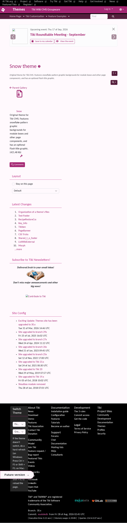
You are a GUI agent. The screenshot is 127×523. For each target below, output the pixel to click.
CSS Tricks (23, 234)
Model (31, 443)
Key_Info (22, 223)
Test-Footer (24, 216)
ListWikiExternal (26, 242)
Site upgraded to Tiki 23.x (31, 362)
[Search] (113, 16)
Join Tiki (32, 447)
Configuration (58, 415)
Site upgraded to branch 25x (32, 354)
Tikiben (22, 227)
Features (32, 423)
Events (31, 462)
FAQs (53, 451)
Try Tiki (54, 1)
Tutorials (55, 423)
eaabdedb (43, 514)
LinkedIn (32, 483)
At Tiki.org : (10, 1)
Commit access (81, 415)
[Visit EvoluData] (40, 34)
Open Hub (33, 487)
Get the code (80, 419)
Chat (53, 440)
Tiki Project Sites (104, 409)
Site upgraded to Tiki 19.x (31, 377)
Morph (21, 245)
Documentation (60, 407)
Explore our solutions (64, 41)
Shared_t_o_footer (27, 238)
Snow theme (24, 66)
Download (33, 415)
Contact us (85, 41)
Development (82, 407)
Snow (19, 111)
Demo (31, 419)
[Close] (19, 29)
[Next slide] (114, 37)
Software (39, 1)
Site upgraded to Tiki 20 (30, 369)
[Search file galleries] (114, 82)
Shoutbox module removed (31, 384)
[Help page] (39, 67)
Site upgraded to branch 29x (32, 332)
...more (18, 249)
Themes (101, 426)
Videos (31, 466)
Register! (28, 4)
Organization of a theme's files (33, 212)
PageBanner (24, 231)
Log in (107, 9)
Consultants (57, 455)
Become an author (60, 426)
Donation (32, 434)
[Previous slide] (13, 37)
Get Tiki (68, 1)
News (112, 1)
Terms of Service (82, 429)
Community (35, 440)
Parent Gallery (19, 88)
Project (24, 1)
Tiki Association (36, 426)
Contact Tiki (34, 430)
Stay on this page (24, 184)
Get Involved (96, 1)
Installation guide (59, 411)
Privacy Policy (81, 432)
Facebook (32, 479)
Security (101, 434)
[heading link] (40, 408)
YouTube (32, 491)
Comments (19, 165)
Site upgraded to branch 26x (32, 347)
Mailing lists (57, 447)
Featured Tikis (9, 4)
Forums (55, 436)
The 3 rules (79, 411)
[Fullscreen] (125, 2)
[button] (18, 16)
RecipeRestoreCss (27, 219)
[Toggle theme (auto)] (121, 10)
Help (81, 1)
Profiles (101, 430)
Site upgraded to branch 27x (32, 339)
